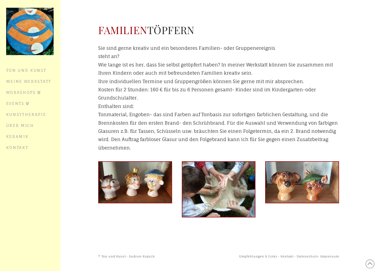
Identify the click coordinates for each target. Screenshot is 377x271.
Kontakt (287, 256)
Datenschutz (307, 256)
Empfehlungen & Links (258, 256)
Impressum (329, 256)
